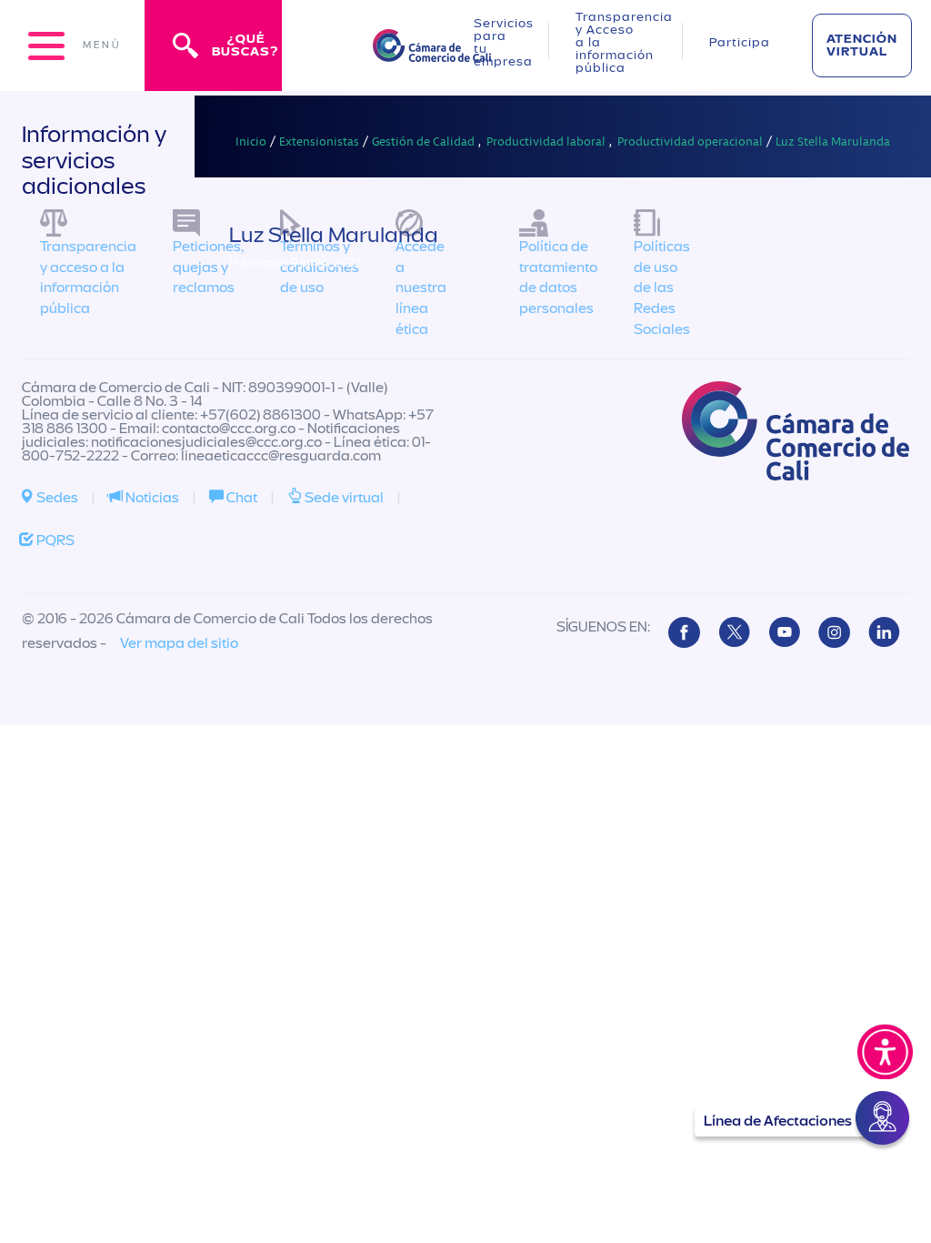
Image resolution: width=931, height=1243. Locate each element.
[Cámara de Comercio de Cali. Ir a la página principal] (432, 50)
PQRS (54, 540)
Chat (240, 498)
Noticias (151, 498)
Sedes (56, 498)
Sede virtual (343, 498)
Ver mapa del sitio (179, 643)
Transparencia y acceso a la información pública (88, 277)
